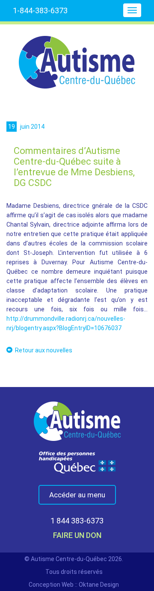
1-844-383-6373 (40, 10)
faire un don (77, 535)
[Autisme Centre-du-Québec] (77, 56)
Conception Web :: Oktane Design (74, 584)
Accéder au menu (77, 495)
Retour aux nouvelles (43, 350)
